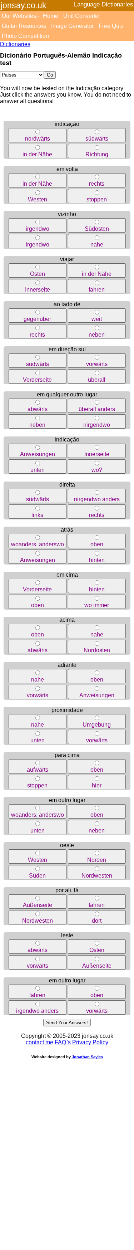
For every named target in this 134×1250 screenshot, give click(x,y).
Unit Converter (81, 16)
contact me (39, 1042)
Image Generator (72, 26)
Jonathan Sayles (87, 1057)
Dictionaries (15, 44)
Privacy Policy (90, 1042)
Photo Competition (25, 36)
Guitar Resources (24, 26)
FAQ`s (63, 1042)
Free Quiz (111, 26)
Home (50, 16)
